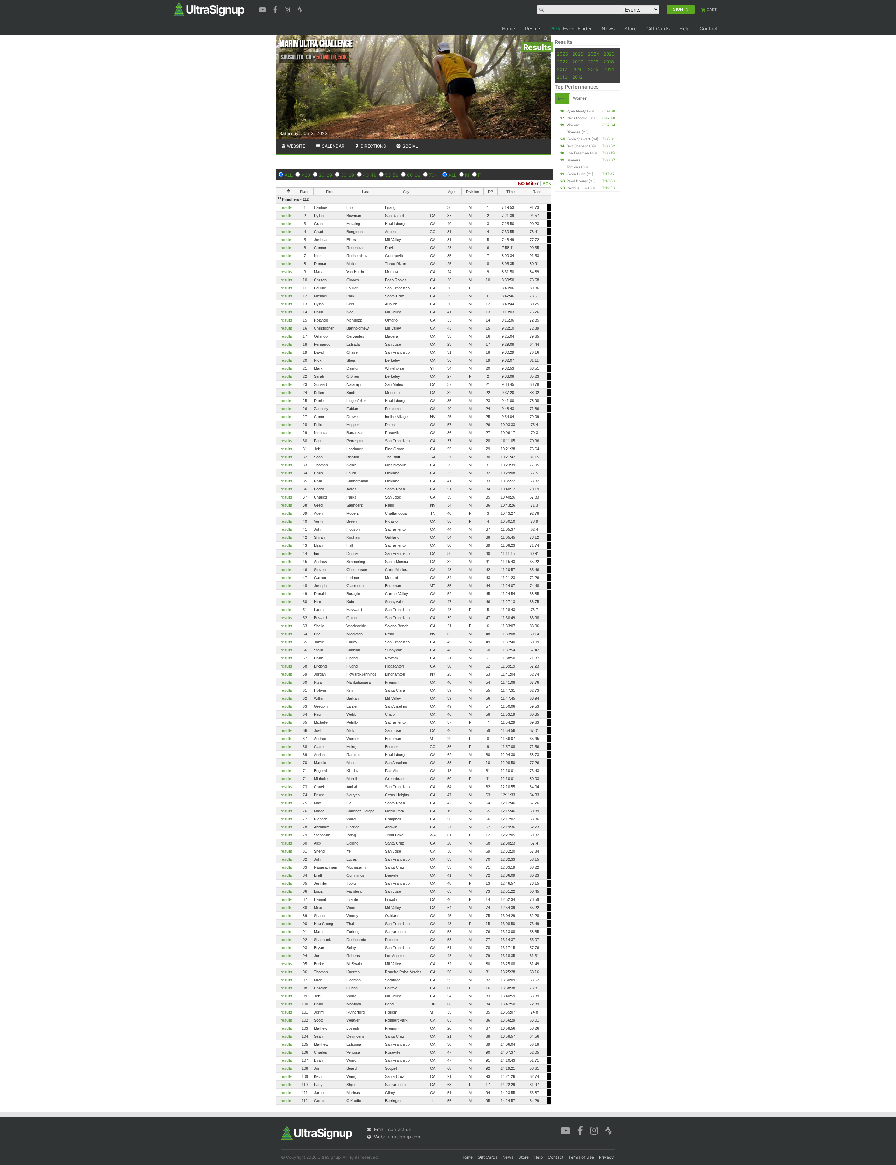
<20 (305, 175)
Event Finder (571, 28)
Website (295, 146)
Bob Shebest (577, 146)
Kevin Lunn (576, 174)
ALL (289, 175)
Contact (709, 28)
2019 (593, 61)
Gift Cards (658, 28)
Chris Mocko (577, 118)
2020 (577, 61)
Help (684, 28)
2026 (562, 54)
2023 (609, 54)
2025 (577, 54)
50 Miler (528, 183)
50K (547, 183)
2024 (593, 54)
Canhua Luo (577, 188)
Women (580, 98)
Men (562, 98)
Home (508, 28)
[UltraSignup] (208, 9)
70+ (433, 175)
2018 (608, 61)
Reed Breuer (577, 181)
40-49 (369, 175)
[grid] (413, 650)
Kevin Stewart (578, 139)
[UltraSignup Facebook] (276, 8)
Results (533, 28)
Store (630, 28)
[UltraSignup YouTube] (263, 8)
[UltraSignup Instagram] (288, 8)
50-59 (391, 175)
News (608, 28)
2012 (577, 77)
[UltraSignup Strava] (300, 8)
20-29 (325, 175)
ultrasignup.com (403, 1136)
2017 (562, 69)
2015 (593, 69)
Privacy (606, 1157)
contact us (399, 1129)
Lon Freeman (578, 153)
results (286, 207)
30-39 (347, 175)
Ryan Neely (576, 111)
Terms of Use (581, 1157)
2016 (577, 69)
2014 (608, 69)
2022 (562, 61)
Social (409, 146)
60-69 (413, 175)
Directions (372, 146)
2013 (562, 77)
